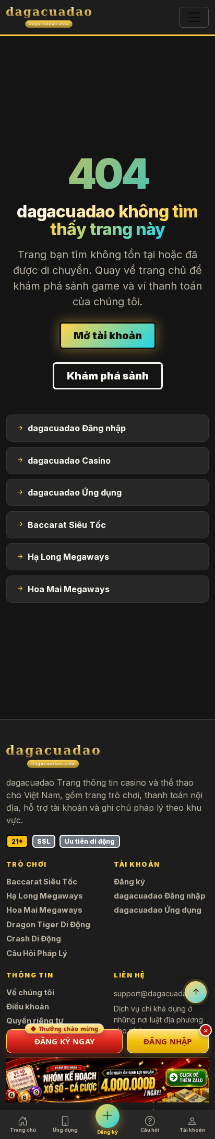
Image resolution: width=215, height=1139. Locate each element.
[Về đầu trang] (196, 992)
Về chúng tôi (30, 992)
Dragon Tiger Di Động (48, 924)
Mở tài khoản (108, 335)
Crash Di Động (33, 939)
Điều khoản (27, 1006)
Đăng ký (129, 882)
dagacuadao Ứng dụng (157, 910)
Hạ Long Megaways (44, 896)
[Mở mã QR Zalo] (107, 1079)
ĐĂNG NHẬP (168, 1041)
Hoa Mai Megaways (44, 910)
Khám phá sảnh (108, 376)
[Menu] (194, 17)
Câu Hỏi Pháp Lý (36, 953)
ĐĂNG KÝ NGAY (64, 1037)
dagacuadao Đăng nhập (160, 896)
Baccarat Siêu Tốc (41, 882)
